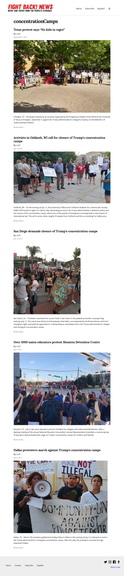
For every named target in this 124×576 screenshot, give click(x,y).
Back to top (115, 567)
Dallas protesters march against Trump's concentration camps (57, 450)
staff (18, 33)
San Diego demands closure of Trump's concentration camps (55, 231)
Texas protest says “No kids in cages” (39, 30)
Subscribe (89, 8)
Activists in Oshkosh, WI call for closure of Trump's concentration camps (59, 139)
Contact (18, 565)
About (79, 8)
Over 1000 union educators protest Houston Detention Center (57, 342)
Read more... (19, 127)
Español (101, 8)
